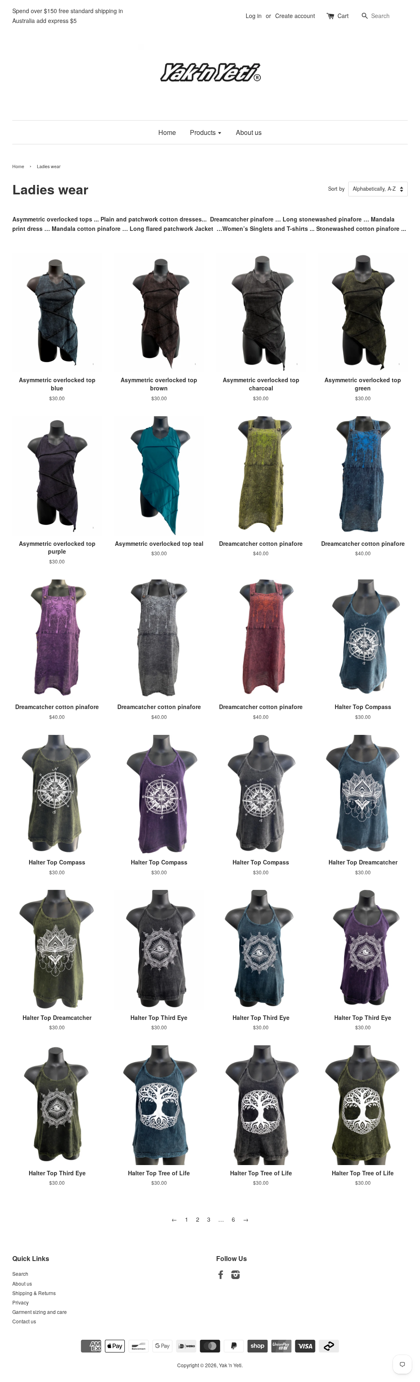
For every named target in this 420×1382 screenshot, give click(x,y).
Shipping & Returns (34, 1292)
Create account (295, 15)
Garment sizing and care (39, 1311)
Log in (254, 15)
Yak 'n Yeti (230, 1364)
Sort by (336, 188)
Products (203, 132)
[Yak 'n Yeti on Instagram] (235, 1276)
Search (20, 1273)
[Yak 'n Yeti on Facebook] (220, 1276)
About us (249, 132)
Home (167, 132)
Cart (343, 15)
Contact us (24, 1321)
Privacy (20, 1302)
